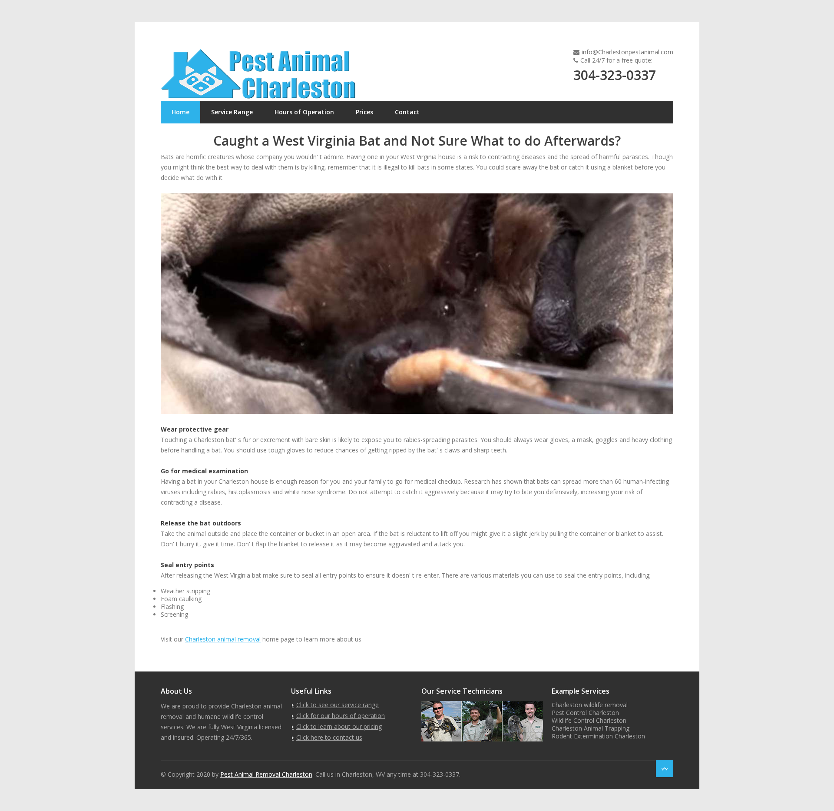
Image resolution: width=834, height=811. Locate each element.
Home (180, 112)
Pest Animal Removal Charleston (266, 774)
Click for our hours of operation (340, 715)
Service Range (232, 112)
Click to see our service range (337, 705)
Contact (407, 112)
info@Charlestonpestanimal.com (627, 52)
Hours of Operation (304, 112)
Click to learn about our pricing (339, 726)
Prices (364, 112)
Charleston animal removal (223, 639)
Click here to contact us (329, 737)
